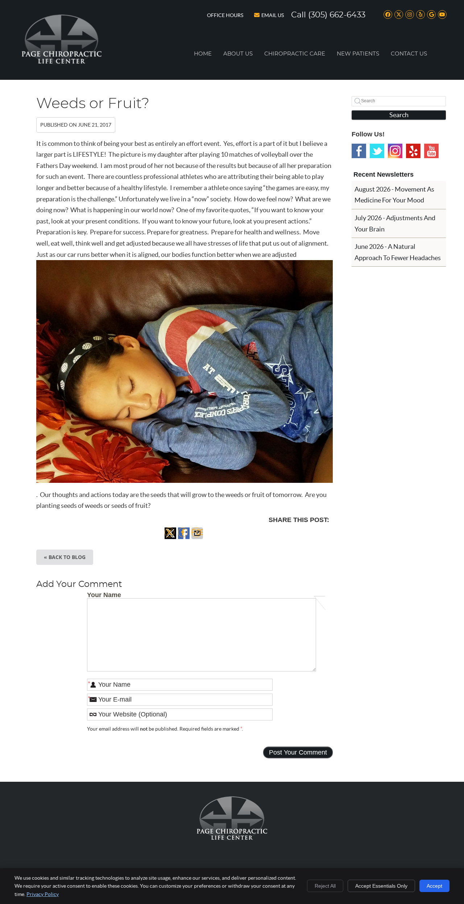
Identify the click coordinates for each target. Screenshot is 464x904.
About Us (238, 54)
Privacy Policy (42, 894)
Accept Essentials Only (381, 886)
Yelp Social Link (413, 151)
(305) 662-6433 (336, 15)
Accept (434, 886)
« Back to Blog (65, 557)
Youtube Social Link (431, 151)
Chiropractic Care (294, 54)
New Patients (358, 54)
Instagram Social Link (395, 151)
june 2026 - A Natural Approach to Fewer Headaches (398, 252)
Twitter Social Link (377, 151)
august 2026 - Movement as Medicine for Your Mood (394, 194)
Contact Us (409, 54)
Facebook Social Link (359, 151)
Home (203, 54)
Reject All (325, 886)
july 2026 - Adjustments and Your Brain (395, 223)
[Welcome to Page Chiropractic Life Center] (62, 63)
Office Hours (225, 15)
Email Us (272, 15)
